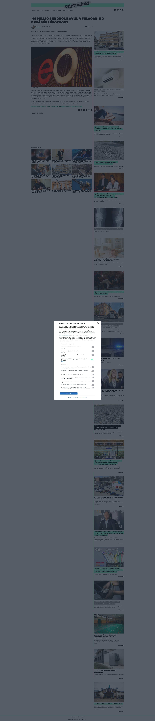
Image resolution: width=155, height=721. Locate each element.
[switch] (92, 347)
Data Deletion (70, 397)
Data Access (77, 397)
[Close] (98, 323)
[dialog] (77, 360)
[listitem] (77, 344)
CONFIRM (69, 393)
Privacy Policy (84, 397)
